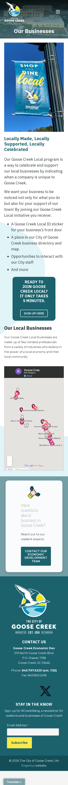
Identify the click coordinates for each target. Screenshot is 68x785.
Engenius (28, 765)
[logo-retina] (34, 609)
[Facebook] (18, 688)
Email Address (18, 725)
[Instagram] (30, 688)
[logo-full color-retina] (14, 11)
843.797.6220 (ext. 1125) (39, 670)
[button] (60, 12)
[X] (45, 691)
